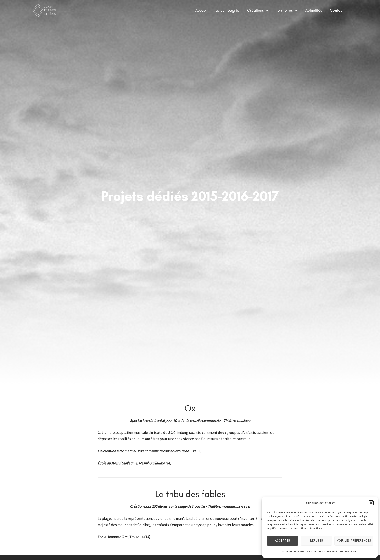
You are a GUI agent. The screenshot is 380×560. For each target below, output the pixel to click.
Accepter (282, 540)
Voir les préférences (354, 540)
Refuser (316, 540)
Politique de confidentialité (322, 551)
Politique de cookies (293, 551)
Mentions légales (348, 551)
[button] (371, 503)
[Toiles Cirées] (45, 9)
